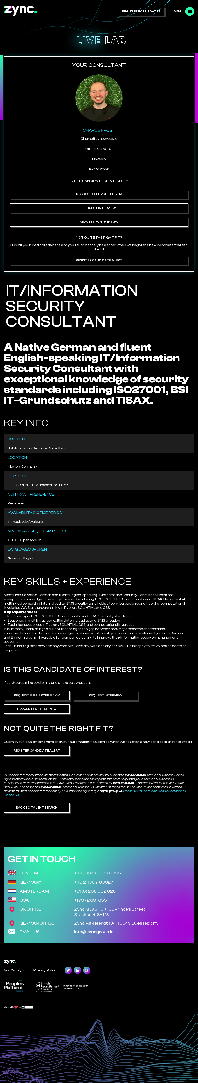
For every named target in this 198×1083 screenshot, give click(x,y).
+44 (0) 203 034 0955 (97, 873)
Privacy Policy (44, 970)
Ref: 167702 (99, 169)
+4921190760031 (99, 149)
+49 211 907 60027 (93, 882)
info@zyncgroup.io (94, 931)
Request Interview (99, 208)
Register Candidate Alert (99, 260)
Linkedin (99, 159)
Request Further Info (99, 221)
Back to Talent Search (37, 807)
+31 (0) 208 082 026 (95, 891)
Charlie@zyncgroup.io (99, 139)
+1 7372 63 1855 (90, 900)
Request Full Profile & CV (99, 194)
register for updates (141, 11)
